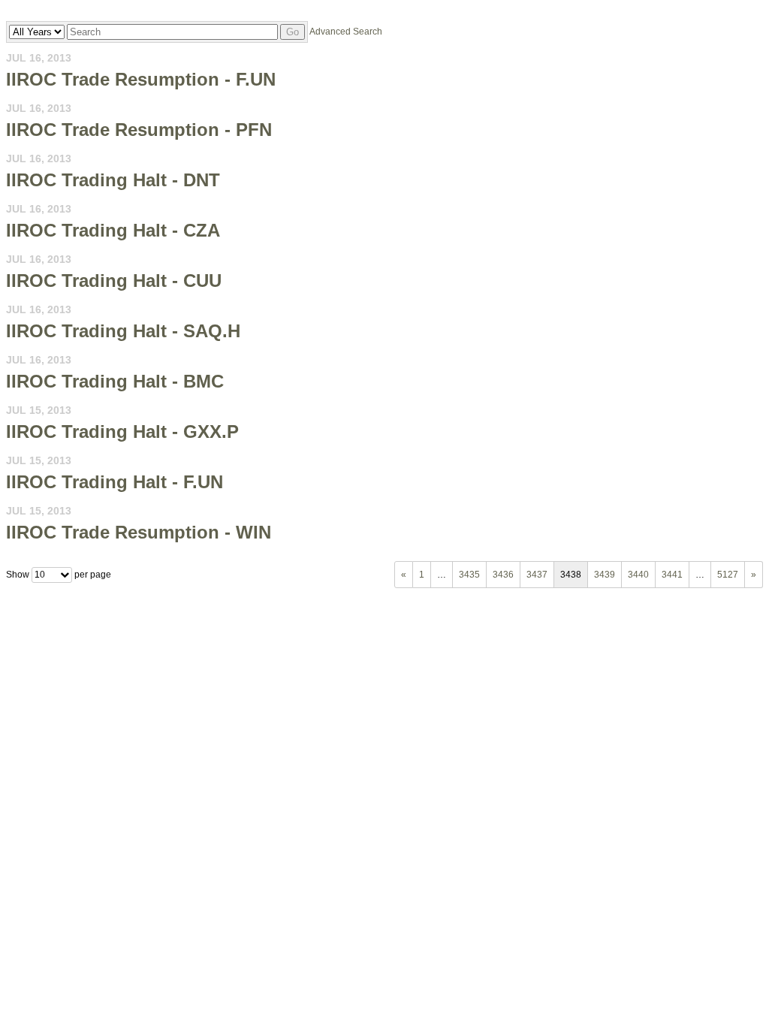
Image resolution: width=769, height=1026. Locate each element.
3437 (536, 574)
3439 (604, 574)
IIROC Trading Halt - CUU (114, 280)
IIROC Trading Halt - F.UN (114, 482)
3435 (469, 574)
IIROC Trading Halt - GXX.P (122, 431)
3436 (503, 574)
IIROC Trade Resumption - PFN (139, 129)
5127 (727, 574)
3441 (672, 574)
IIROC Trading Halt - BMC (115, 381)
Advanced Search (345, 31)
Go (292, 32)
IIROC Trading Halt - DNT (113, 180)
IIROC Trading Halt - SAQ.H (123, 331)
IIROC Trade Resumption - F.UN (141, 79)
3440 (638, 574)
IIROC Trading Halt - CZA (113, 230)
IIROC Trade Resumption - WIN (138, 532)
